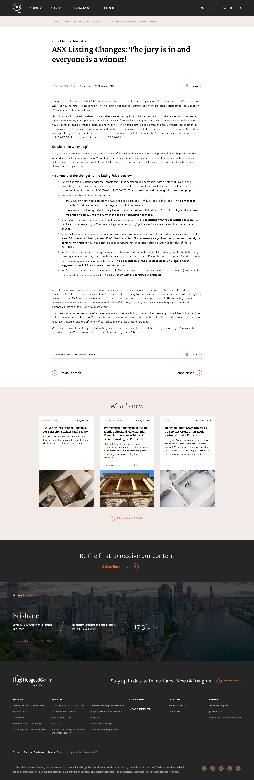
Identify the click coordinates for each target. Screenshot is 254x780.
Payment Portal (55, 752)
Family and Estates (61, 717)
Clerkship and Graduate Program (224, 717)
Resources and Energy (102, 723)
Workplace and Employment (105, 729)
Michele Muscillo (73, 41)
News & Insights (139, 709)
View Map (46, 641)
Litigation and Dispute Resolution (107, 705)
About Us (174, 699)
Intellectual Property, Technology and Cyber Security (68, 731)
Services (57, 699)
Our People (136, 699)
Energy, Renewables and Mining (28, 705)
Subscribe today (115, 566)
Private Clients (20, 711)
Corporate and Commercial (65, 711)
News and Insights (72, 22)
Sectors (18, 699)
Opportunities (215, 711)
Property (95, 717)
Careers (213, 699)
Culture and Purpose (218, 705)
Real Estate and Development (27, 723)
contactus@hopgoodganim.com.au (96, 625)
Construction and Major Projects (68, 705)
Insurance (56, 723)
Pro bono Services (178, 705)
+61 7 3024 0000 (85, 629)
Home (55, 22)
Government (19, 717)
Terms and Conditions (34, 752)
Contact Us (174, 711)
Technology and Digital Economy (29, 729)
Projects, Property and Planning (106, 711)
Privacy (16, 752)
